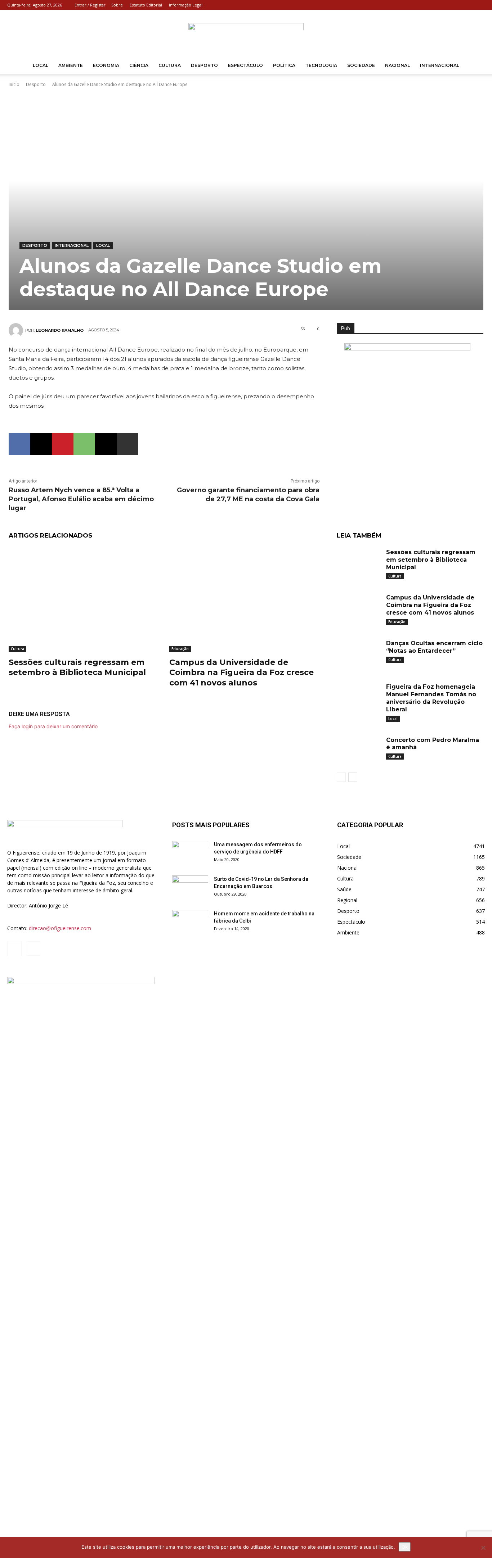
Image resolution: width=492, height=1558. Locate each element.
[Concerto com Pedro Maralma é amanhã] (359, 750)
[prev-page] (341, 777)
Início (14, 84)
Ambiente (70, 65)
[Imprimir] (127, 444)
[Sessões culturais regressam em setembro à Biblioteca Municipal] (83, 599)
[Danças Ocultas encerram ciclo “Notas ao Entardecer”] (359, 653)
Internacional (439, 65)
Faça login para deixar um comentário (53, 726)
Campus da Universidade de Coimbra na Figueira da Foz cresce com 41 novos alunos (241, 672)
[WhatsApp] (84, 444)
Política (284, 65)
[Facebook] (467, 5)
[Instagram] (479, 5)
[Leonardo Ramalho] (17, 330)
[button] (476, 66)
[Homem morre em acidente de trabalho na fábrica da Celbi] (190, 922)
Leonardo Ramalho (60, 330)
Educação (180, 648)
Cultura (169, 65)
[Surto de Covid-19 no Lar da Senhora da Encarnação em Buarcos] (190, 888)
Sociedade (361, 65)
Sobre (117, 5)
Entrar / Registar (90, 5)
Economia (106, 65)
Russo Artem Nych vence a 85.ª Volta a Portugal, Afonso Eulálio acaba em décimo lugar (81, 499)
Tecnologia (321, 65)
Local (40, 65)
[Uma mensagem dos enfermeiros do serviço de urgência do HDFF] (190, 853)
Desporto (204, 65)
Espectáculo (245, 65)
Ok (405, 1547)
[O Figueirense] (246, 34)
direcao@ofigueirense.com (60, 928)
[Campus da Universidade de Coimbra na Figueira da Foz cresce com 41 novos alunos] (244, 599)
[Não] (483, 1547)
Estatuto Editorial (146, 5)
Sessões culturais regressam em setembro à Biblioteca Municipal (77, 667)
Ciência (138, 65)
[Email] (106, 444)
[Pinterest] (62, 444)
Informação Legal (185, 5)
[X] (41, 444)
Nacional (397, 65)
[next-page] (352, 777)
